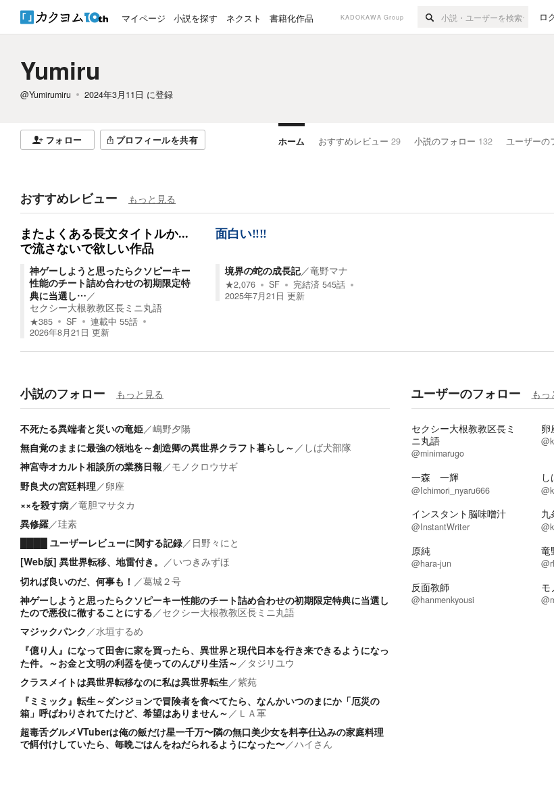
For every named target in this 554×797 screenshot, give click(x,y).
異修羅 (34, 523)
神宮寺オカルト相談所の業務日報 (91, 466)
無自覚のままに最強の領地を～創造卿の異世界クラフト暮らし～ (157, 447)
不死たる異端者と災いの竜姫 (81, 428)
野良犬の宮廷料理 (58, 485)
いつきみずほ (201, 561)
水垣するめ (119, 631)
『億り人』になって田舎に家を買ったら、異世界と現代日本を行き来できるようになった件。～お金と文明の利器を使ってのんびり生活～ (204, 656)
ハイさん (313, 743)
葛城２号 (162, 581)
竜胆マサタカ (106, 504)
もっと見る (152, 198)
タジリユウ (271, 662)
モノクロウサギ (205, 466)
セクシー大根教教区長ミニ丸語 (96, 307)
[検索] (429, 17)
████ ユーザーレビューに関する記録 (101, 542)
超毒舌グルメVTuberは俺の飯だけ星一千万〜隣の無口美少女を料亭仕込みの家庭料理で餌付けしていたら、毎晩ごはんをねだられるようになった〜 (202, 737)
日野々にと (215, 542)
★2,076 (240, 284)
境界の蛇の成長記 (263, 270)
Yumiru (60, 70)
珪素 (67, 523)
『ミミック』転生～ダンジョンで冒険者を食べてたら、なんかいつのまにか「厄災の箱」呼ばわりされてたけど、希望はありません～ (200, 706)
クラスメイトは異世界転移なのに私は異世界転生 (124, 681)
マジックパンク (53, 631)
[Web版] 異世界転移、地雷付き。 (91, 561)
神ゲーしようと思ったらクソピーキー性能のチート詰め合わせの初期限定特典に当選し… (110, 282)
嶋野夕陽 (172, 428)
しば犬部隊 (327, 447)
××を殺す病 (44, 504)
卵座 (114, 485)
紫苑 (247, 681)
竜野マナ (329, 270)
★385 (41, 321)
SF (71, 321)
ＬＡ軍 (252, 712)
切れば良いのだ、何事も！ (77, 581)
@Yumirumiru (45, 94)
